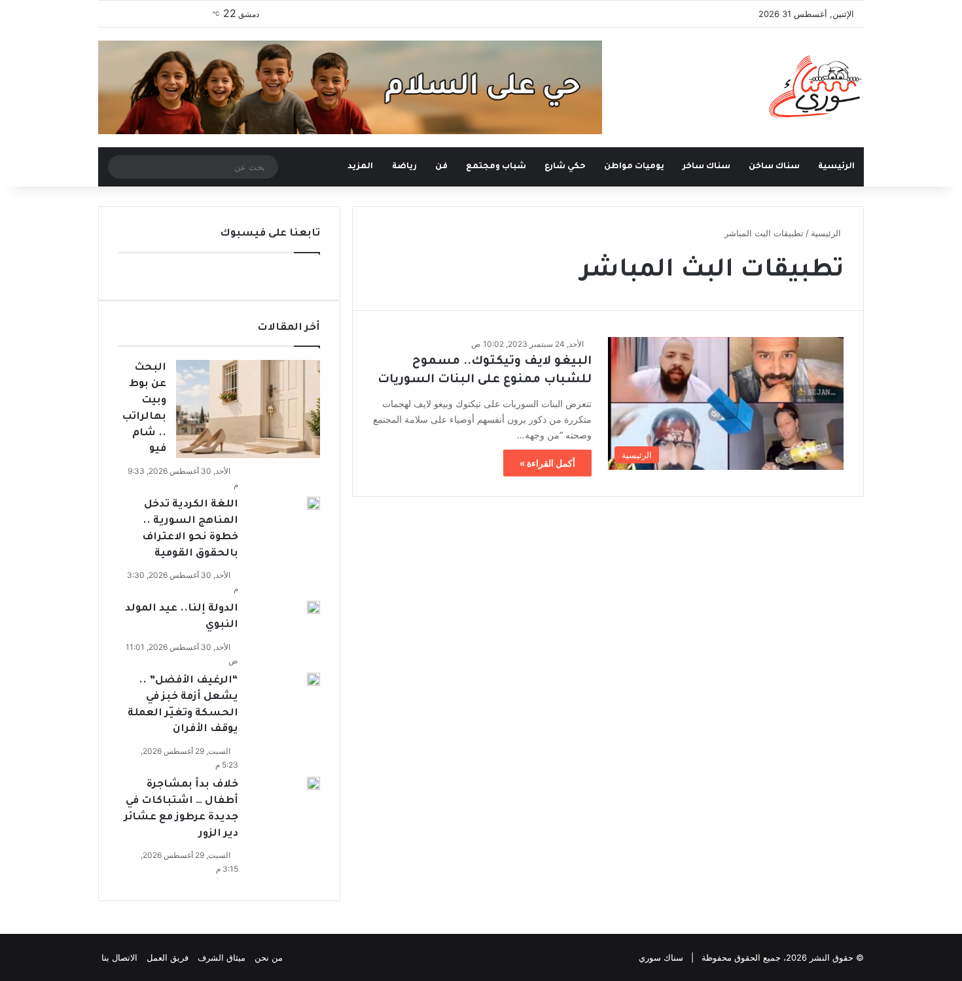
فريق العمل (167, 957)
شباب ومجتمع (496, 166)
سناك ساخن (774, 166)
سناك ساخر (706, 166)
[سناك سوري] (816, 86)
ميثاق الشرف (221, 957)
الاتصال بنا (119, 957)
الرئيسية (836, 166)
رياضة (404, 166)
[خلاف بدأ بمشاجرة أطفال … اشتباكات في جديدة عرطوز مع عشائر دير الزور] (313, 783)
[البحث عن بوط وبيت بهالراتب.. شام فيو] (248, 409)
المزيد (360, 166)
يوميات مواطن (634, 166)
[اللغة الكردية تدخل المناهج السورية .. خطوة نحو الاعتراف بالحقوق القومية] (313, 503)
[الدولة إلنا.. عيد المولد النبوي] (313, 607)
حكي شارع (565, 166)
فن (441, 166)
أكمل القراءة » (547, 463)
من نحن (269, 957)
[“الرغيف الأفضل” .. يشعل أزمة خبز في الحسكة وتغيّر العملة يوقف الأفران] (313, 679)
